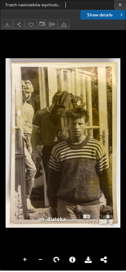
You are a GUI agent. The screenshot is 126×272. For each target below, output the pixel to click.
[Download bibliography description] (52, 24)
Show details (100, 15)
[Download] (7, 24)
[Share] (19, 24)
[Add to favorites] (31, 24)
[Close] (120, 4)
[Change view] (41, 24)
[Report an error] (64, 24)
